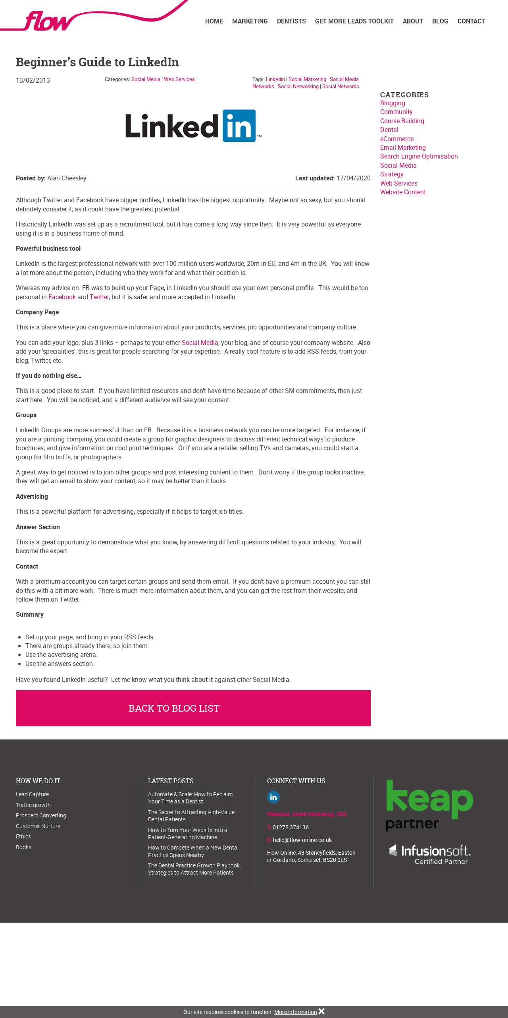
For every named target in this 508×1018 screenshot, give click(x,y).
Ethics (23, 836)
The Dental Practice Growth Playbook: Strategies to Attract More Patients (194, 868)
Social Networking (298, 86)
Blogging (392, 103)
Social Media (145, 79)
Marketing (250, 21)
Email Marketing (403, 147)
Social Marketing (307, 79)
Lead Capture (32, 794)
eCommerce (397, 138)
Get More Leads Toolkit (354, 21)
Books (23, 847)
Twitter (99, 296)
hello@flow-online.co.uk (302, 840)
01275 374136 (291, 827)
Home (214, 21)
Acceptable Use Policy (211, 966)
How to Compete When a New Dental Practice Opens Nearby (193, 851)
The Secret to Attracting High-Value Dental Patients (191, 815)
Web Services (179, 79)
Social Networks (340, 86)
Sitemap (251, 966)
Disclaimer (368, 966)
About (413, 21)
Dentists (291, 21)
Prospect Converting (41, 815)
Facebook (62, 296)
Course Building (402, 120)
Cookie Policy (282, 966)
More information (295, 1012)
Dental (389, 129)
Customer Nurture (38, 826)
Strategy (392, 174)
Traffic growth (33, 805)
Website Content (403, 192)
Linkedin (275, 79)
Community (396, 111)
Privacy (312, 966)
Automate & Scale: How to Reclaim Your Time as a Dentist (190, 797)
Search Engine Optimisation (419, 156)
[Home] (102, 15)
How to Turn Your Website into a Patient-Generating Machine (187, 833)
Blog (440, 21)
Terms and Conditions (154, 966)
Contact (471, 21)
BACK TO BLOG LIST (174, 708)
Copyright (338, 966)
